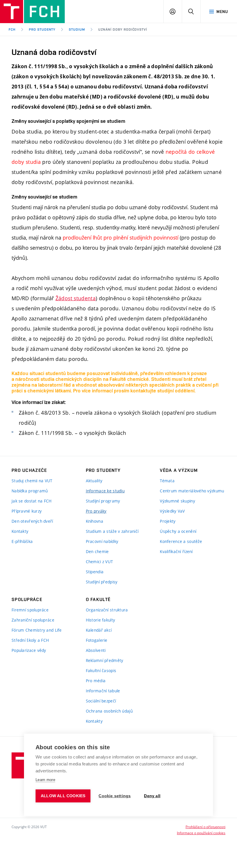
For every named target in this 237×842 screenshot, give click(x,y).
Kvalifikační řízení (176, 551)
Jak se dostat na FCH (32, 501)
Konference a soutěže (181, 541)
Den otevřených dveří (32, 521)
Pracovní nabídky (102, 541)
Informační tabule (103, 690)
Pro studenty (42, 29)
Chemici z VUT (99, 561)
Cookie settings (115, 796)
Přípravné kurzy (27, 511)
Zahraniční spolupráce (33, 620)
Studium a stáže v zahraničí (112, 531)
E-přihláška (22, 541)
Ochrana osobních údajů (109, 711)
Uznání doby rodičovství (122, 29)
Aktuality (94, 480)
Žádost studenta (75, 298)
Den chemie (97, 551)
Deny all (152, 796)
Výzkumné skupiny (177, 501)
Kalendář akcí (99, 630)
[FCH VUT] (32, 11)
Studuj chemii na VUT (32, 480)
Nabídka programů (30, 491)
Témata (167, 480)
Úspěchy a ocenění (178, 531)
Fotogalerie (97, 640)
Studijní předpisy (102, 582)
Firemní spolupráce (30, 610)
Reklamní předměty (104, 660)
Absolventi (96, 650)
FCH (12, 29)
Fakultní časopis (101, 670)
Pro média (96, 680)
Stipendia (95, 571)
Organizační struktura (107, 610)
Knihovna (94, 521)
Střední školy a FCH (30, 640)
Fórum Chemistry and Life (37, 630)
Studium (77, 29)
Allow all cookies (63, 796)
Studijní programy (103, 501)
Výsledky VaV (172, 511)
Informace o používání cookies (201, 832)
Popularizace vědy (29, 650)
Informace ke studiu (105, 491)
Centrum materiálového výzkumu (192, 491)
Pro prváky (96, 511)
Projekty (167, 521)
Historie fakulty (100, 620)
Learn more (45, 780)
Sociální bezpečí (101, 701)
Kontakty (20, 531)
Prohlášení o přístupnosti (205, 826)
